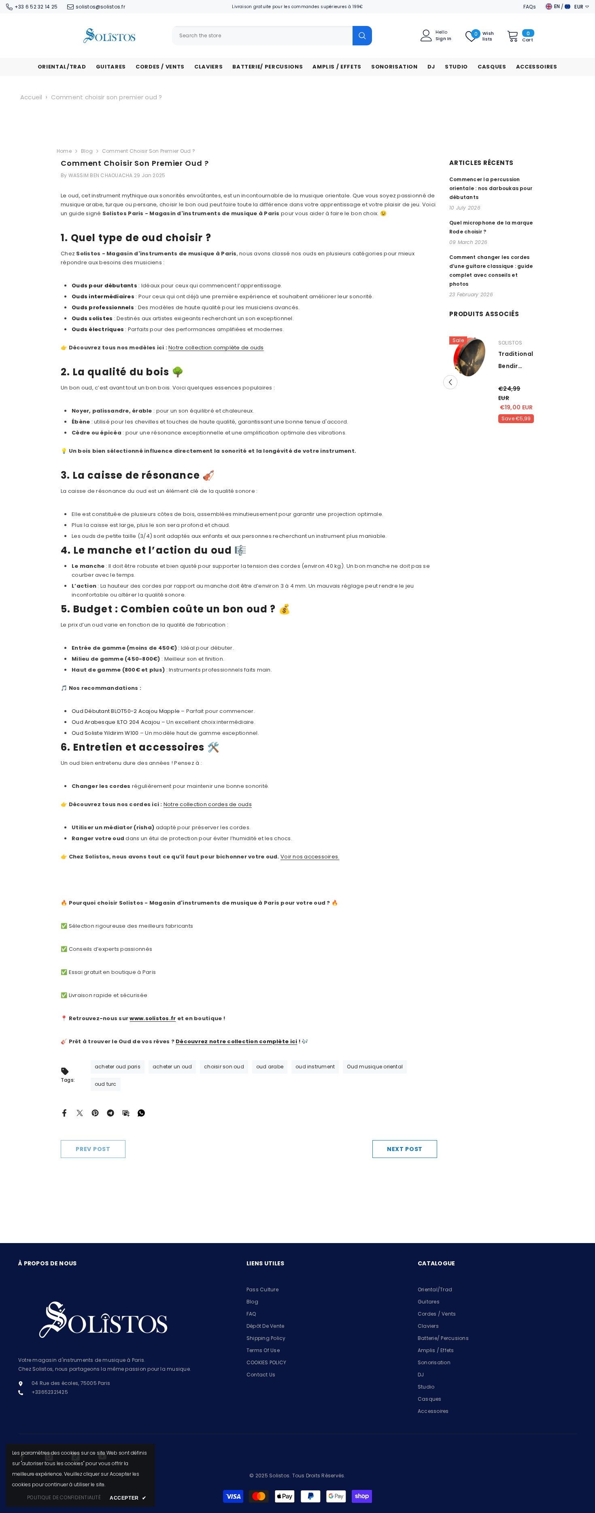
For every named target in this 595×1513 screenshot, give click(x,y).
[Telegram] (110, 1112)
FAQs (529, 6)
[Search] (272, 35)
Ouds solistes (92, 318)
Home (64, 151)
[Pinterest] (95, 1112)
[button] (533, 382)
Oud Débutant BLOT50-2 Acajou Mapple (126, 711)
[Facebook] (64, 1112)
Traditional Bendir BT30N (502, 361)
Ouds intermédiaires (103, 296)
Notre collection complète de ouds (216, 347)
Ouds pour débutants (104, 285)
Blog (87, 151)
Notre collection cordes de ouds (208, 804)
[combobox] (262, 35)
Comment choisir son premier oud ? (106, 97)
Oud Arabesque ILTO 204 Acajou (116, 722)
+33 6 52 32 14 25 (36, 6)
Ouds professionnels (103, 307)
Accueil (31, 97)
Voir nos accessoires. (309, 856)
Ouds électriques (98, 329)
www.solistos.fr (153, 1018)
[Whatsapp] (141, 1112)
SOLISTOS (497, 342)
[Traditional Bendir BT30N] (456, 356)
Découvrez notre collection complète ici (236, 1041)
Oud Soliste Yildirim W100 (105, 733)
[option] (478, 382)
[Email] (126, 1112)
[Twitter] (79, 1112)
